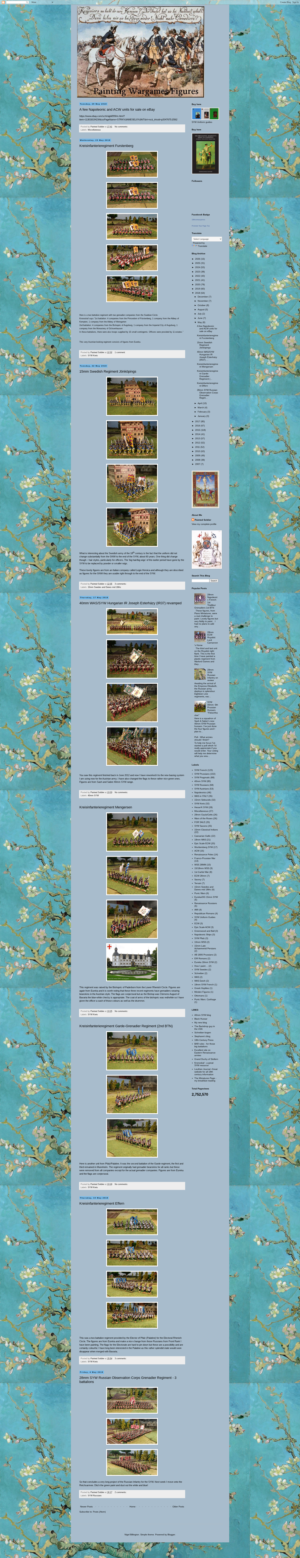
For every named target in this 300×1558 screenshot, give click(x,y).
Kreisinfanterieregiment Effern (101, 1203)
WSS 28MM (200, 864)
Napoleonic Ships (203, 934)
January (202, 416)
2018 (198, 293)
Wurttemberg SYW (203, 847)
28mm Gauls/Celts (203, 814)
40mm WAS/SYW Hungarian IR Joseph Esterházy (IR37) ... (207, 356)
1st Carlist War (201, 872)
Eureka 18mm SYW (204, 962)
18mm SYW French (204, 984)
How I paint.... (201, 966)
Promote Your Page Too (201, 226)
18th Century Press (203, 1040)
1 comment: (120, 352)
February (202, 411)
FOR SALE (199, 822)
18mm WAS (200, 839)
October (202, 305)
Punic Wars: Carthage (205, 999)
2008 (198, 460)
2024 (198, 267)
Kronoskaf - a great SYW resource (203, 1064)
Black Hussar (200, 1019)
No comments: (122, 127)
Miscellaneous (94, 130)
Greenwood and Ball (204, 931)
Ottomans (199, 995)
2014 (198, 434)
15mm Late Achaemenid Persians (205, 947)
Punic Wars (199, 893)
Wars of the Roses (203, 818)
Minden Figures (202, 992)
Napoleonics (200, 792)
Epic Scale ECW (202, 843)
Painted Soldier (203, 520)
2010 (198, 451)
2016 (198, 425)
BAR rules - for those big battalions (204, 1045)
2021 (198, 280)
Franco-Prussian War (204, 858)
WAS (196, 977)
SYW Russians (95, 1496)
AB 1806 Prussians (203, 954)
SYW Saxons (200, 826)
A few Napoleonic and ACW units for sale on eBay (117, 109)
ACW (196, 850)
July (200, 313)
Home (132, 1506)
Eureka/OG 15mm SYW (206, 897)
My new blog (200, 1022)
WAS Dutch (199, 981)
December (203, 296)
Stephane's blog (202, 1036)
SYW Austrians (201, 788)
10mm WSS (200, 942)
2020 (198, 284)
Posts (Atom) (99, 1511)
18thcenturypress (198, 220)
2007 (198, 464)
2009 (198, 455)
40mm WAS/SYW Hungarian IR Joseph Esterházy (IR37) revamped (130, 603)
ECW (196, 923)
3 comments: (121, 584)
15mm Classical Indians (206, 829)
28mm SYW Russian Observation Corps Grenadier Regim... (207, 394)
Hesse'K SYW (201, 807)
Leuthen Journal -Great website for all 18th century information (206, 1072)
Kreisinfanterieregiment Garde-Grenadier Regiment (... (207, 375)
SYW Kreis (93, 355)
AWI (196, 909)
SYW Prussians (202, 774)
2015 (198, 430)
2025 (198, 263)
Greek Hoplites (201, 988)
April (200, 403)
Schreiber (199, 973)
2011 (197, 447)
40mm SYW (93, 795)
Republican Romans (204, 913)
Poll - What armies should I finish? (203, 738)
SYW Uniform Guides (204, 917)
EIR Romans (200, 958)
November (203, 301)
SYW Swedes (201, 969)
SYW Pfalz (199, 938)
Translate (202, 246)
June (200, 318)
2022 (198, 276)
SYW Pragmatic (202, 777)
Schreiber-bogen (202, 1032)
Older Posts (178, 1506)
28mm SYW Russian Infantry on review (212, 674)
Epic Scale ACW (202, 927)
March (201, 407)
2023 (198, 271)
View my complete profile (204, 524)
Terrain (197, 883)
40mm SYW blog (202, 1015)
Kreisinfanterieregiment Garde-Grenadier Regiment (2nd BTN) (126, 1026)
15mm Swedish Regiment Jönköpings (107, 371)
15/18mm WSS (201, 868)
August (201, 309)
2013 (198, 438)
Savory (197, 879)
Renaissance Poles (203, 854)
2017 (198, 421)
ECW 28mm (200, 875)
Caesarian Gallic (202, 836)
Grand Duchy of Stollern (206, 1059)
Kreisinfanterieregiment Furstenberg (106, 146)
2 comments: (121, 1492)
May (200, 322)
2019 (198, 288)
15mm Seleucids (202, 800)
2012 (198, 442)
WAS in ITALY (201, 796)
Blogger (171, 1534)
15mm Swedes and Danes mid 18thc (104, 587)
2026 (198, 259)
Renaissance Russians (205, 903)
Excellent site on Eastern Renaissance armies (204, 1053)
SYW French (200, 770)
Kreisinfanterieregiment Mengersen (105, 807)
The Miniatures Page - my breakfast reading (205, 1079)
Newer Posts (86, 1506)
